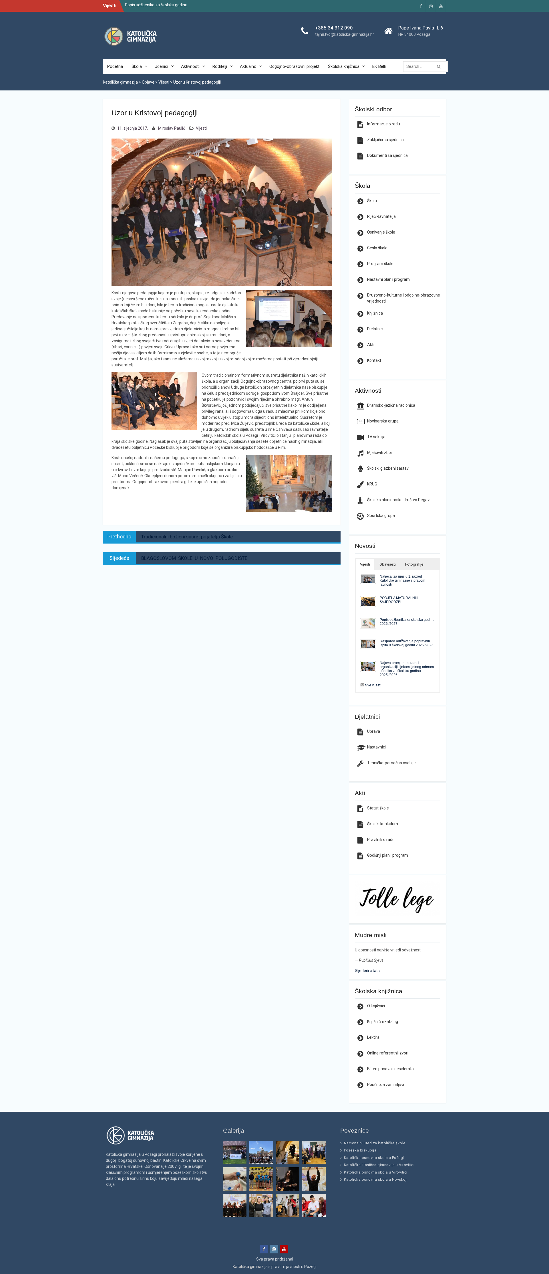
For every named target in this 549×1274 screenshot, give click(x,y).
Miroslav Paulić (171, 128)
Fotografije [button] (414, 564)
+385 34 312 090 (334, 28)
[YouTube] (441, 5)
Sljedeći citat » (368, 970)
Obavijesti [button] (387, 564)
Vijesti (201, 128)
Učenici (161, 66)
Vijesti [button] (365, 564)
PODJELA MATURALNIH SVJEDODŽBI (399, 600)
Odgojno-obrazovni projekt (294, 66)
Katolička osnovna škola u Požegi (374, 1158)
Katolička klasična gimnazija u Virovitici (379, 1165)
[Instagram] (431, 5)
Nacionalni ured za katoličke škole (374, 1143)
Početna (115, 66)
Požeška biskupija (360, 1150)
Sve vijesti (373, 685)
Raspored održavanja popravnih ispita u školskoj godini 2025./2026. (407, 643)
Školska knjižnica (343, 66)
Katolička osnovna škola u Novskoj (375, 1179)
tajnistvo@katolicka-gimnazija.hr (344, 34)
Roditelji (219, 66)
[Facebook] (421, 5)
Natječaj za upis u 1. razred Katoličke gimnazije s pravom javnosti (402, 580)
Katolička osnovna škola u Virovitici (375, 1172)
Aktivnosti (190, 66)
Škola (137, 66)
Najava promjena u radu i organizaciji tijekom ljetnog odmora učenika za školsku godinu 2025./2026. (407, 669)
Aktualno (248, 66)
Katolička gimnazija (250, 1266)
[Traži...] (427, 66)
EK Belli (379, 66)
